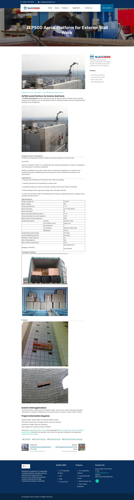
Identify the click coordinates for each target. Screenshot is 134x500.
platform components (64, 430)
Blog (60, 479)
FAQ (60, 476)
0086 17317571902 (28, 2)
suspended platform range (37, 430)
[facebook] (97, 481)
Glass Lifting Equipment (97, 82)
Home (50, 8)
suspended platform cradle (54, 439)
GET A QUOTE (107, 8)
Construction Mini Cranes (98, 77)
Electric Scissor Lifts (96, 79)
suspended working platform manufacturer (73, 439)
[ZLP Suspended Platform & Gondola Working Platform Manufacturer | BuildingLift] (32, 8)
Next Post (66, 447)
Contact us (88, 8)
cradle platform (27, 439)
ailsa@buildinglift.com (47, 2)
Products (65, 8)
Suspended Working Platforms (55, 92)
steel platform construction (40, 439)
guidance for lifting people (30, 434)
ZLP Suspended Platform (98, 75)
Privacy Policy (63, 482)
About (57, 8)
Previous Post (40, 447)
